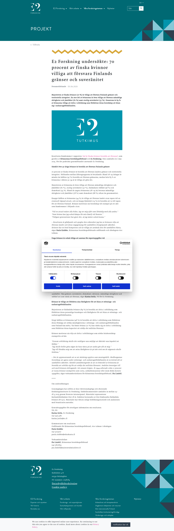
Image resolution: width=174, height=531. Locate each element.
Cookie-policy (59, 487)
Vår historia (35, 505)
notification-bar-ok (120, 524)
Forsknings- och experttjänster (71, 502)
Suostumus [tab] (57, 250)
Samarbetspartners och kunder (71, 505)
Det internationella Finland (105, 509)
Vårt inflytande (65, 509)
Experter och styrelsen (39, 502)
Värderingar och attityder (104, 515)
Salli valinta (87, 286)
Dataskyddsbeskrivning (64, 483)
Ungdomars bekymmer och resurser (108, 505)
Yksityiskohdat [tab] (87, 250)
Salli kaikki (116, 286)
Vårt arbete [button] (74, 8)
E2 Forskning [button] (59, 8)
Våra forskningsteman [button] (93, 8)
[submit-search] (141, 8)
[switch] (76, 278)
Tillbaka (36, 45)
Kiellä (58, 286)
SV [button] (140, 3)
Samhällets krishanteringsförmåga (107, 512)
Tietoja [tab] (117, 250)
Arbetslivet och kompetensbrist (106, 502)
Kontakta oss (35, 509)
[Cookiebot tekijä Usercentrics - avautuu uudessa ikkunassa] (121, 243)
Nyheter (111, 8)
